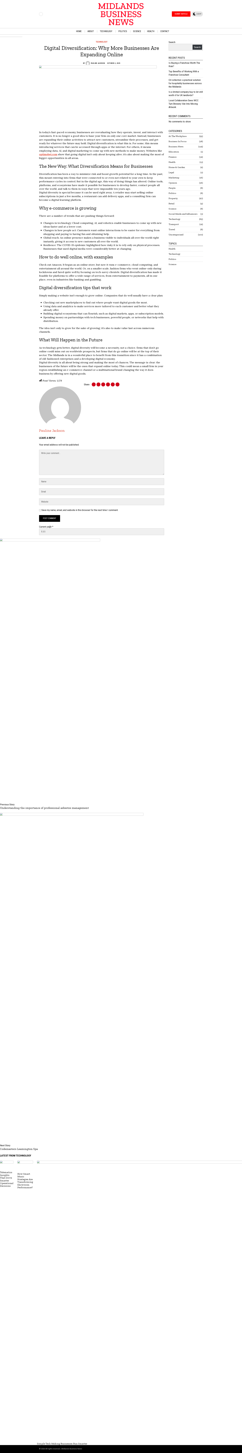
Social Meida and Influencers (183, 214)
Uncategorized (176, 234)
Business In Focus (178, 141)
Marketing (174, 177)
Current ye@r (46, 526)
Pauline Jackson (98, 63)
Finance (172, 157)
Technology (101, 42)
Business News (176, 146)
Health (172, 162)
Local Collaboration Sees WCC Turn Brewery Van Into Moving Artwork (183, 104)
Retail (171, 203)
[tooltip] (41, 14)
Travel (172, 229)
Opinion (173, 182)
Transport (174, 224)
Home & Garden (177, 167)
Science (172, 208)
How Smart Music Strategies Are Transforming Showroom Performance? (25, 1181)
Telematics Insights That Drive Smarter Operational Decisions (6, 1179)
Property (173, 198)
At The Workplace (178, 136)
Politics (172, 193)
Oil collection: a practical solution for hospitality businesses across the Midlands (185, 83)
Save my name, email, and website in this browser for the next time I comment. (79, 510)
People (172, 188)
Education (174, 151)
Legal (171, 172)
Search (172, 42)
